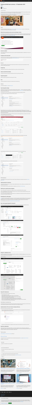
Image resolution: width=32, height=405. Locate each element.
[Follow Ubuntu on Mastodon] (1, 392)
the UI (7, 85)
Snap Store (28, 179)
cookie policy (21, 401)
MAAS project (11, 85)
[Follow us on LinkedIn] (4, 392)
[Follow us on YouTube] (9, 392)
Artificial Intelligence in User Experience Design (6, 333)
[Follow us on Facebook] (2, 392)
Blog (1, 2)
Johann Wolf (17, 388)
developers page (13, 35)
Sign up (2, 356)
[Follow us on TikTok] (7, 392)
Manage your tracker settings (4, 403)
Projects (2, 396)
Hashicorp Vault (21, 90)
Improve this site (2, 395)
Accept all (10, 403)
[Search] (28, 1)
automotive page (8, 35)
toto (3, 7)
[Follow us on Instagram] (6, 392)
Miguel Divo (2, 388)
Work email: (3, 350)
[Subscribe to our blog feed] (11, 392)
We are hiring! (4, 336)
